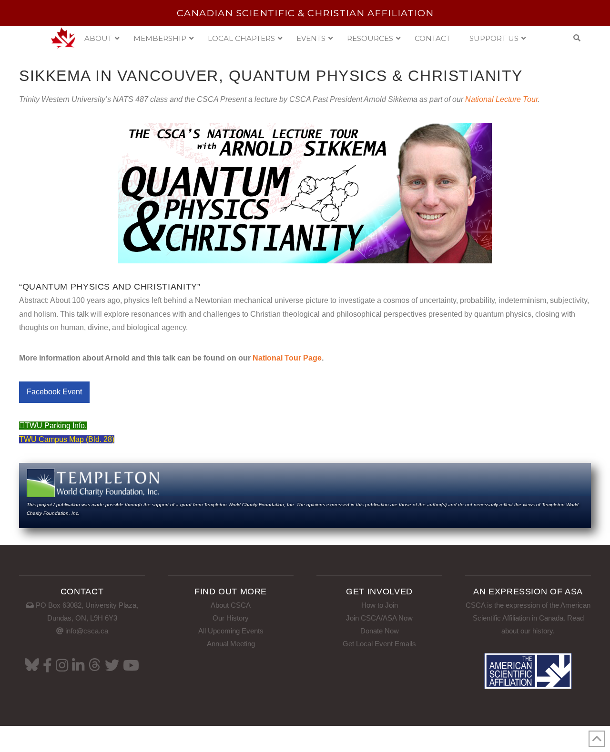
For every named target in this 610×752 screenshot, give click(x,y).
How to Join (379, 605)
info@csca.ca (86, 631)
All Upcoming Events (231, 631)
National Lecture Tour (501, 99)
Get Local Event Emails (379, 644)
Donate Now (379, 631)
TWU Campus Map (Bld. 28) (66, 439)
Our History (231, 618)
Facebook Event (54, 392)
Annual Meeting (231, 644)
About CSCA (231, 605)
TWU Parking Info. (56, 425)
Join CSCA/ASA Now (379, 618)
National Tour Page (287, 358)
